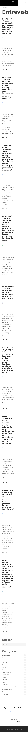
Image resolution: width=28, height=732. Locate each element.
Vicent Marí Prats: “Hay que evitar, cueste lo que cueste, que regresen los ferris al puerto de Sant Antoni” (8, 500)
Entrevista (5, 670)
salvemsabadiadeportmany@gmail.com (14, 721)
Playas (4, 682)
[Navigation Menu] (26, 2)
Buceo (4, 657)
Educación (5, 667)
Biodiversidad (6, 655)
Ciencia (4, 662)
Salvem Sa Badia (7, 689)
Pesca (4, 677)
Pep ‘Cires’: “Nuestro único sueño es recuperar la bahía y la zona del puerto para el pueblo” (8, 26)
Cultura (4, 665)
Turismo (4, 692)
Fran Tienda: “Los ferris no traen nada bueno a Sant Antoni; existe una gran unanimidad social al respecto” (8, 87)
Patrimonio (5, 675)
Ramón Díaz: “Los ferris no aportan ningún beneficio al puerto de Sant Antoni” (8, 292)
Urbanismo (5, 694)
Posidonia (5, 684)
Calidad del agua (7, 660)
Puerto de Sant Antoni (9, 687)
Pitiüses (4, 679)
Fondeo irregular (7, 672)
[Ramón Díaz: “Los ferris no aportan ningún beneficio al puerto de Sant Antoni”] (8, 303)
